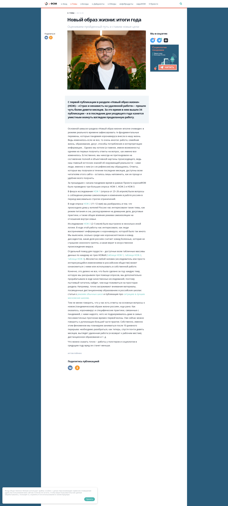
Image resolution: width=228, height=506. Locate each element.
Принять (89, 499)
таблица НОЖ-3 (76, 258)
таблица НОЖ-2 (133, 255)
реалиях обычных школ (90, 294)
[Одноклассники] (51, 37)
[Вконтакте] (46, 37)
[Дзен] (166, 40)
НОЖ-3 (87, 223)
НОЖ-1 (96, 191)
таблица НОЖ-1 (115, 255)
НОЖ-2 (87, 203)
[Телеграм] (152, 40)
